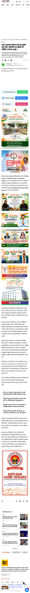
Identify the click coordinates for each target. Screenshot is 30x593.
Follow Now (22, 98)
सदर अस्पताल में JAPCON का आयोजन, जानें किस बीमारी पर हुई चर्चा (9, 517)
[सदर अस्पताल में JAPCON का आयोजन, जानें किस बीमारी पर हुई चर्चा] (24, 517)
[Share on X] (3, 60)
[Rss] (8, 575)
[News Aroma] (6, 1)
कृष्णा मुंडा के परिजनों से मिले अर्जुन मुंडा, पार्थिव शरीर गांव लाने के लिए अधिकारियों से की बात (10, 525)
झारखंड (3, 514)
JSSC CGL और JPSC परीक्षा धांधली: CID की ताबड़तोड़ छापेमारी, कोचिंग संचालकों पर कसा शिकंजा (14, 393)
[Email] (5, 60)
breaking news (26, 552)
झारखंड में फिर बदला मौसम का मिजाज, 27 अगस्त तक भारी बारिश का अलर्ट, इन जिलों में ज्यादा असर (14, 412)
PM (13, 435)
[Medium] (5, 575)
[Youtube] (3, 575)
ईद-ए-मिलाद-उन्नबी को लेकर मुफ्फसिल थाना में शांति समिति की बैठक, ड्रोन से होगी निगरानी (10, 542)
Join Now (23, 92)
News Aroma (9, 63)
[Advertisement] (15, 22)
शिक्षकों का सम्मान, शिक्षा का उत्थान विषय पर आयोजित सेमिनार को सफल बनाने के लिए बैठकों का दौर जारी (14, 405)
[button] (17, 1)
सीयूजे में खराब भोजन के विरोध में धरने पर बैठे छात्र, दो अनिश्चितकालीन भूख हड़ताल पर (14, 399)
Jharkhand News (16, 552)
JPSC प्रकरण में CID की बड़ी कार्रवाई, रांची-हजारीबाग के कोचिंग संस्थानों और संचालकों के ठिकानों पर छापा (10, 534)
